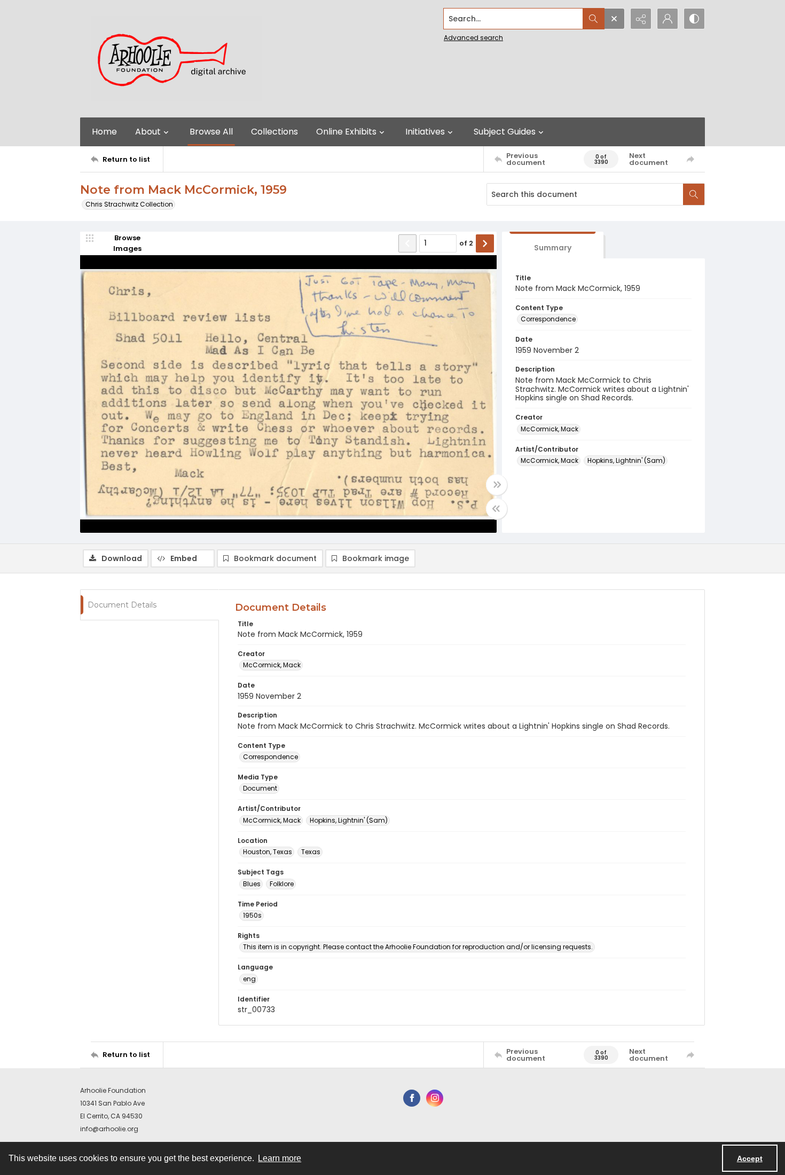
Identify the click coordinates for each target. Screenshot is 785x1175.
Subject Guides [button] (505, 131)
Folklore (282, 883)
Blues (252, 883)
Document (260, 788)
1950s (252, 915)
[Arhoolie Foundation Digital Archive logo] (176, 58)
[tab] (552, 245)
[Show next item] (485, 243)
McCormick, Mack (549, 428)
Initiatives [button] (425, 131)
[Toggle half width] (496, 508)
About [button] (148, 131)
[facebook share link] (411, 1098)
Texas (310, 851)
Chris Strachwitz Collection (129, 204)
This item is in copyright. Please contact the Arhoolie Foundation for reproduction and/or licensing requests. (418, 946)
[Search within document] (693, 194)
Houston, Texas (267, 851)
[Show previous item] (407, 243)
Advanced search (473, 37)
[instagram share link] (434, 1098)
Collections (274, 131)
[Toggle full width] (496, 484)
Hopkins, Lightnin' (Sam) (626, 460)
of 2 (466, 243)
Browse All (211, 131)
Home (104, 131)
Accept (750, 1158)
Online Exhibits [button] (346, 131)
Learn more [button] (279, 1158)
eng (249, 978)
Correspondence (548, 319)
